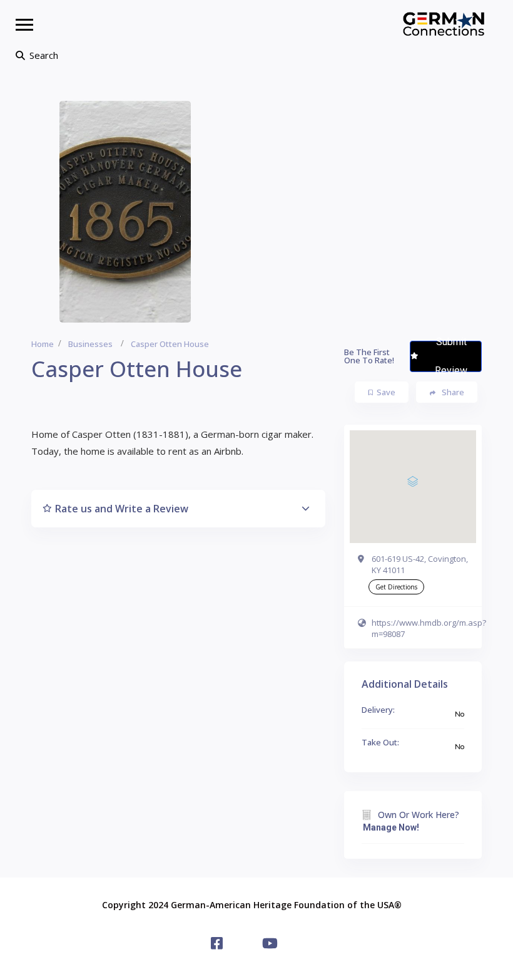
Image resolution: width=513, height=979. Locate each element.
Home (42, 344)
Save (386, 392)
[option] (125, 212)
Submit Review (451, 356)
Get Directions (396, 587)
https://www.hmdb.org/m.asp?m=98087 (429, 628)
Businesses (90, 344)
